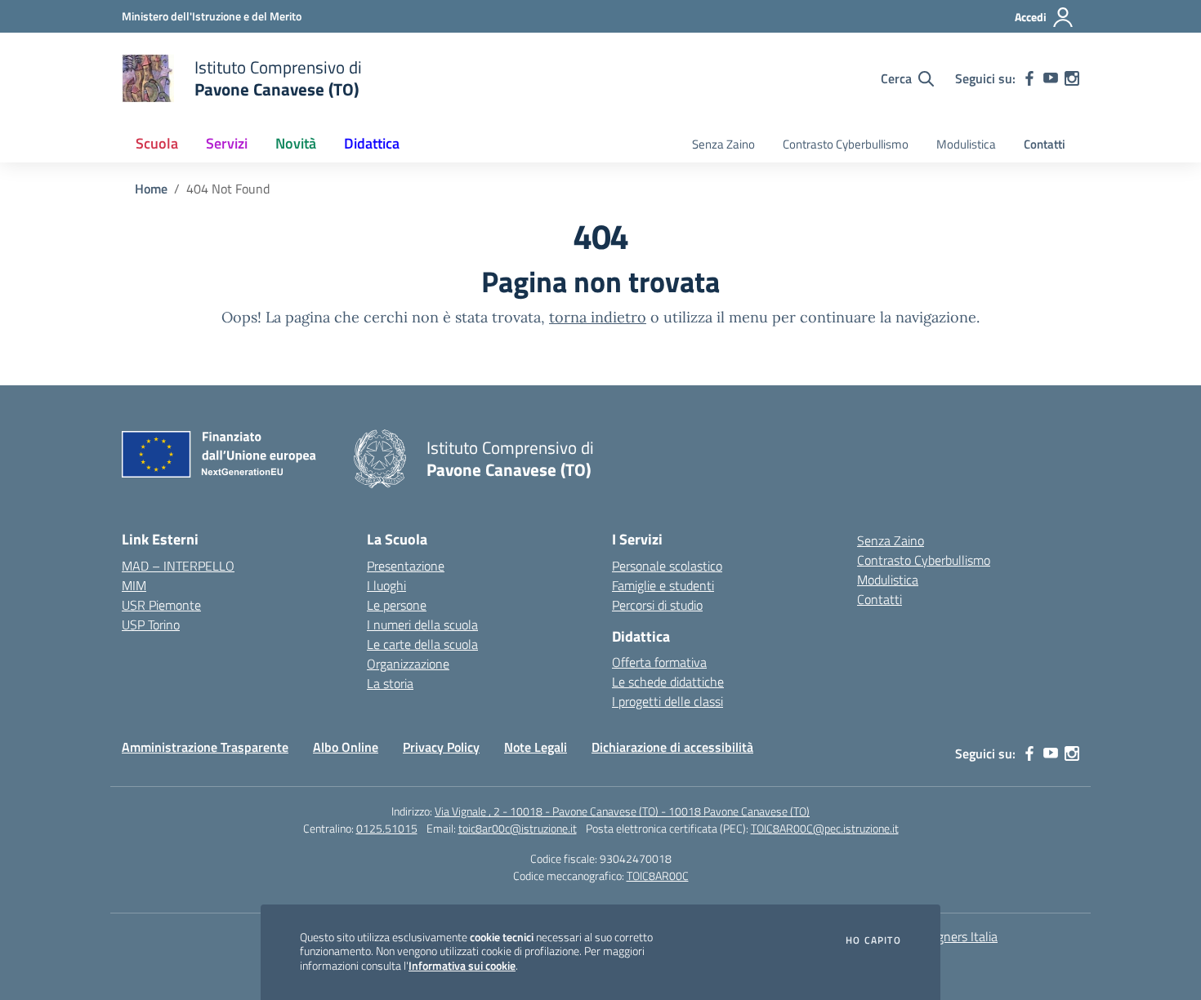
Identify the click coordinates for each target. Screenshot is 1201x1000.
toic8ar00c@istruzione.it (517, 828)
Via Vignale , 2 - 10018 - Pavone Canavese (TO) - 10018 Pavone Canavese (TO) (622, 811)
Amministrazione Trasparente (205, 747)
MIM (134, 585)
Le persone (396, 605)
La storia (390, 683)
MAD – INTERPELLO (178, 566)
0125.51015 (386, 828)
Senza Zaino (723, 144)
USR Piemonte (161, 605)
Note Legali (535, 747)
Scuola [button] (157, 143)
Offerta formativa (659, 662)
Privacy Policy (441, 747)
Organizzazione (408, 663)
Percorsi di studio (657, 605)
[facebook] (1029, 78)
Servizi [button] (227, 143)
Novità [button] (295, 143)
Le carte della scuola (422, 644)
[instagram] (1072, 78)
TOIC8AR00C (658, 875)
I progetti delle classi (667, 701)
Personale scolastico (667, 566)
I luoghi (386, 585)
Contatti (1044, 144)
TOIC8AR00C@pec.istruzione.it (825, 828)
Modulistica (966, 144)
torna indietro (597, 317)
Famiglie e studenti (663, 585)
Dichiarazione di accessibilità (672, 747)
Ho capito (873, 940)
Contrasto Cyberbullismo (846, 144)
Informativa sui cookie (462, 966)
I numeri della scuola (422, 624)
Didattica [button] (372, 143)
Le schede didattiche (668, 681)
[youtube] (1050, 78)
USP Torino (151, 624)
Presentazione (405, 566)
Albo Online (345, 747)
